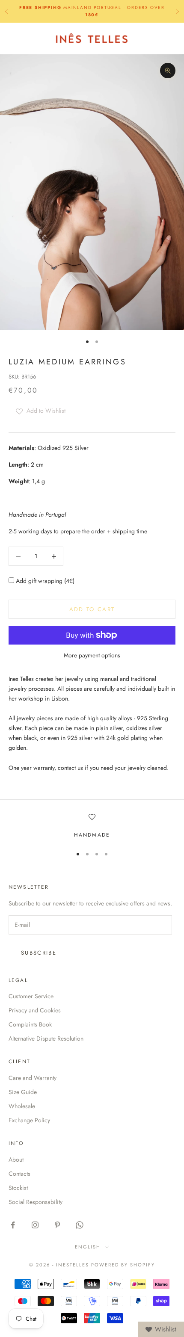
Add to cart (92, 609)
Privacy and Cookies (35, 1010)
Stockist (18, 1187)
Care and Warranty (32, 1078)
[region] (92, 826)
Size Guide (23, 1092)
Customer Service (31, 996)
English (88, 1246)
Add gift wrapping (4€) (44, 581)
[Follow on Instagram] (35, 1225)
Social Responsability (35, 1202)
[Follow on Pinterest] (57, 1225)
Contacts (19, 1173)
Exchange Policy (29, 1120)
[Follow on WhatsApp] (79, 1225)
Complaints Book (30, 1024)
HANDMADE (92, 835)
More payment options (92, 655)
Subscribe (38, 953)
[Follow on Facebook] (13, 1225)
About (16, 1159)
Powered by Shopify (123, 1264)
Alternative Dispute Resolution (46, 1038)
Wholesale (22, 1106)
